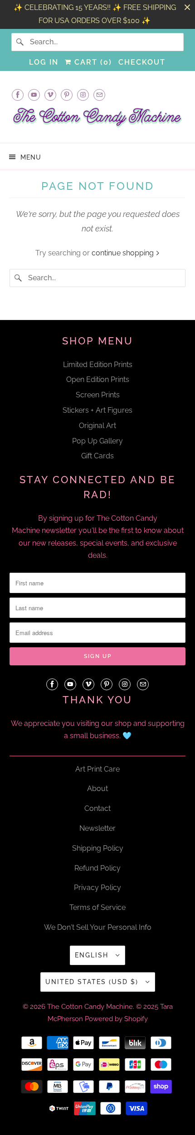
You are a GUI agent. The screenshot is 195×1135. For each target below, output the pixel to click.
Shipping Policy (97, 848)
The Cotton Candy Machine (90, 1007)
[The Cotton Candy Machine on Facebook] (18, 95)
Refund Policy (97, 868)
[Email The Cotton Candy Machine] (99, 95)
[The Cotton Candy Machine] (98, 120)
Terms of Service (97, 907)
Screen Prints (98, 395)
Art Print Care (97, 769)
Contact (97, 808)
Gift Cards (97, 456)
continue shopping (124, 253)
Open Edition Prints (97, 379)
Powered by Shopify (116, 1019)
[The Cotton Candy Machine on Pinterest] (67, 95)
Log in (43, 62)
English (93, 955)
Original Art (97, 425)
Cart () (92, 62)
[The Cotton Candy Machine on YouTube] (34, 95)
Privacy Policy (97, 887)
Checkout (142, 62)
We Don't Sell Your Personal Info (97, 927)
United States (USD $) (93, 981)
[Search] (20, 42)
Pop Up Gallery (97, 441)
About (97, 788)
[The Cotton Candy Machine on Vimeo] (50, 95)
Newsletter (97, 828)
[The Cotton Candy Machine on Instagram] (83, 95)
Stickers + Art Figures (97, 410)
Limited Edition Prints (97, 364)
